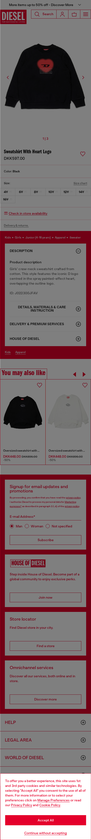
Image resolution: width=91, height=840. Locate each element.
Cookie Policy (49, 805)
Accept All (46, 820)
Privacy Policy (21, 805)
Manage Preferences (53, 800)
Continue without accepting (45, 833)
